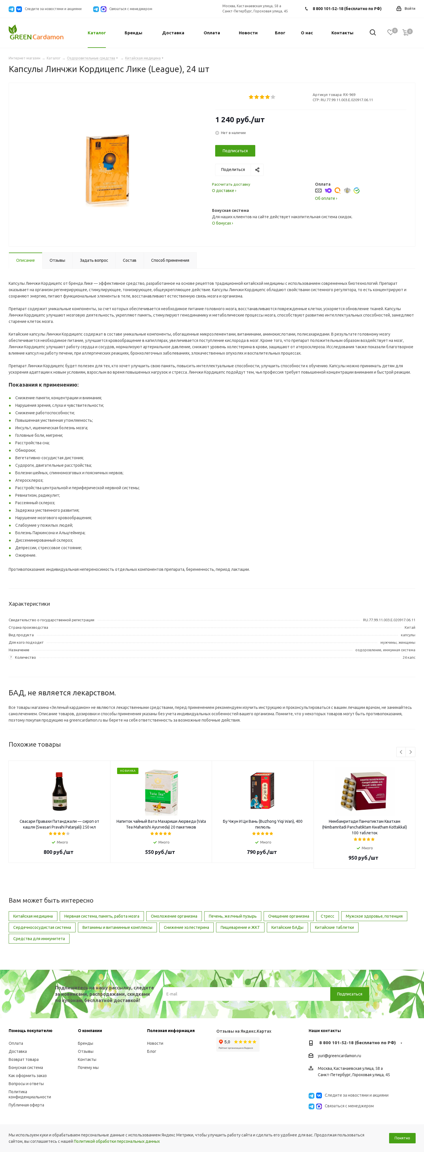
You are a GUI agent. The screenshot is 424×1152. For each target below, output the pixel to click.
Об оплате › (326, 198)
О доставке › (224, 190)
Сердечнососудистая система (42, 927)
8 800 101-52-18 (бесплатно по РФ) (347, 8)
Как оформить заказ (28, 1075)
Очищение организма (288, 916)
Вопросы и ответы (26, 1083)
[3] (262, 97)
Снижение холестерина (186, 927)
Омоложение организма (174, 916)
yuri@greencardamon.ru (339, 1055)
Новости (155, 1043)
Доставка (18, 1051)
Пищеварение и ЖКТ (240, 927)
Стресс (327, 916)
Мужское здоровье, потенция (374, 916)
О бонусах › (222, 223)
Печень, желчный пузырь (233, 916)
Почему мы (88, 1067)
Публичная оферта (26, 1105)
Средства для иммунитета (39, 938)
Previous (401, 752)
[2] (257, 97)
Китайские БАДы (287, 927)
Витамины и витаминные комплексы (117, 927)
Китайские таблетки (334, 927)
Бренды (85, 1043)
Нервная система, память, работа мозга (101, 916)
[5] (273, 97)
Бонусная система (26, 1067)
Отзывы (85, 1051)
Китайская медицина (33, 916)
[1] (251, 97)
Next (410, 752)
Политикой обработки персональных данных (117, 1141)
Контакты (87, 1059)
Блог (151, 1051)
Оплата (16, 1043)
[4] (268, 97)
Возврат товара (24, 1059)
